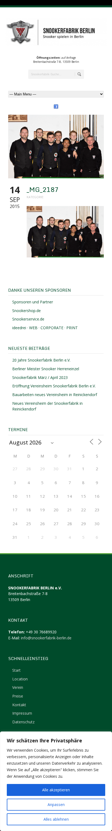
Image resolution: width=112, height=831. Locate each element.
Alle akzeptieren (56, 789)
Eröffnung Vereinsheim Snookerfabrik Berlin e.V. (54, 385)
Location (20, 678)
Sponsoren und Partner (32, 301)
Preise (17, 696)
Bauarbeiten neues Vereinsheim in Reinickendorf (54, 394)
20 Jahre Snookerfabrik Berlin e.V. (41, 360)
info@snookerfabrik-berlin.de (46, 637)
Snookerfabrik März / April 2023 (40, 377)
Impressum (22, 713)
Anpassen (56, 804)
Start (16, 670)
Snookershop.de (26, 310)
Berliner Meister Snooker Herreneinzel (45, 368)
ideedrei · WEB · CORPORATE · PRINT (45, 327)
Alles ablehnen (56, 819)
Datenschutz (23, 721)
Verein (17, 687)
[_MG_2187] (56, 147)
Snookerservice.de (28, 319)
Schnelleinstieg (28, 658)
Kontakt (19, 704)
